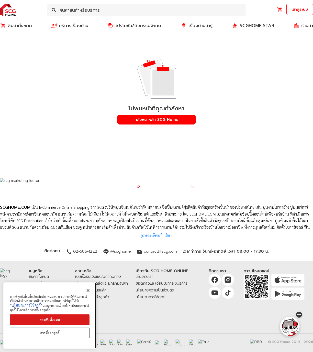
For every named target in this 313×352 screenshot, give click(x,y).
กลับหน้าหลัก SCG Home (156, 120)
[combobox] (146, 10)
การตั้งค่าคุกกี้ (49, 333)
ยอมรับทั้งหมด (50, 320)
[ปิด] (88, 290)
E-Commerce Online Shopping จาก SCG (71, 207)
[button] (8, 10)
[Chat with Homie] (290, 326)
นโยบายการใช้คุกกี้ (26, 305)
